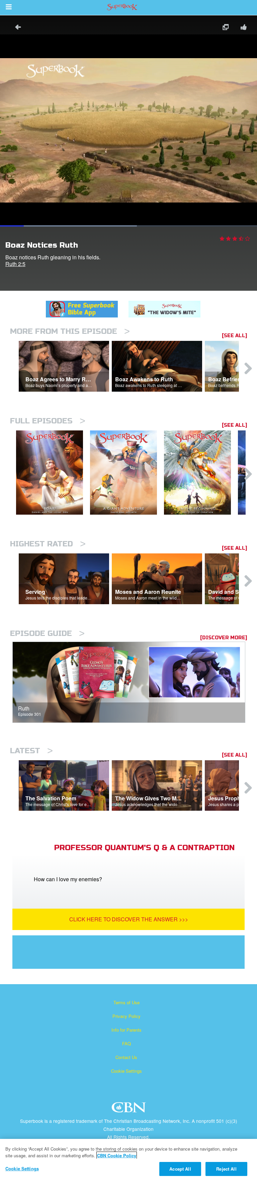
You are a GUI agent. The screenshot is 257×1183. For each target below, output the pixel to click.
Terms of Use (126, 1002)
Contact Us (126, 1057)
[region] (128, 1161)
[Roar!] (53, 472)
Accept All (180, 1169)
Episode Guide (47, 633)
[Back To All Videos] (15, 27)
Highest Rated (48, 543)
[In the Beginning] (201, 472)
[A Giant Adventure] (127, 472)
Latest (31, 750)
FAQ (126, 1043)
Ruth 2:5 (15, 264)
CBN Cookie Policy (116, 1155)
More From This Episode (70, 331)
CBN (129, 1109)
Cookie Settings (126, 1071)
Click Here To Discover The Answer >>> (128, 919)
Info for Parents (126, 1030)
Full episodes (47, 420)
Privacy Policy (126, 1016)
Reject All (226, 1169)
